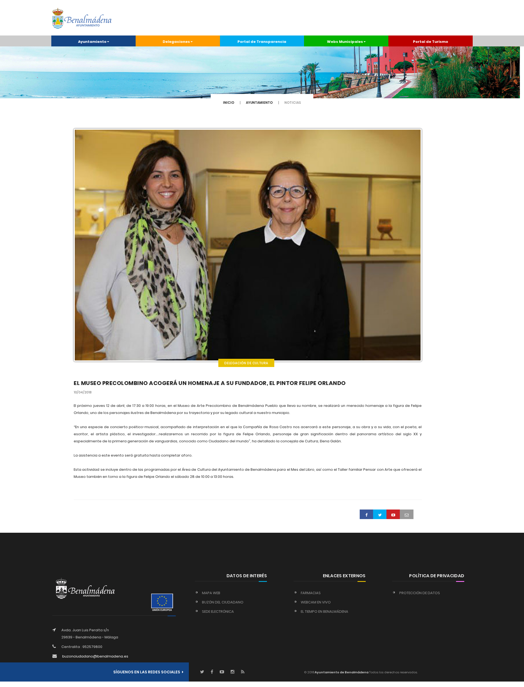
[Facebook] (212, 672)
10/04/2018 (83, 392)
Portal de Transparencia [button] (261, 41)
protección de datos (419, 593)
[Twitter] (202, 672)
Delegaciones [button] (176, 41)
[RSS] (243, 672)
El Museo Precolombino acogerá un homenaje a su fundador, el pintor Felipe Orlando (210, 383)
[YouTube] (222, 672)
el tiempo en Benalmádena (324, 611)
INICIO (228, 102)
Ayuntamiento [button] (92, 41)
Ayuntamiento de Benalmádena (341, 672)
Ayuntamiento (259, 102)
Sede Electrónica (218, 611)
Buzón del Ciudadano (222, 602)
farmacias (311, 593)
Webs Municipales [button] (345, 41)
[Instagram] (232, 672)
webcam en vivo (316, 602)
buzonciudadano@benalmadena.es (95, 656)
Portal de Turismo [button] (430, 41)
